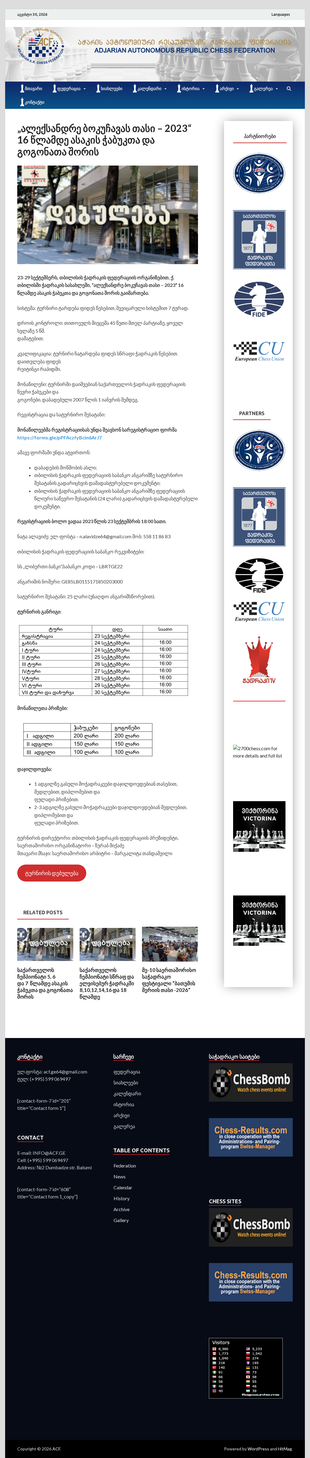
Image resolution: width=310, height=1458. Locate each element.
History (122, 1198)
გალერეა (263, 88)
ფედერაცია (69, 88)
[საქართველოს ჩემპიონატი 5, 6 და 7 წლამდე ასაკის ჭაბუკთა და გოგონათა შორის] (45, 963)
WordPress (258, 1448)
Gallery (121, 1220)
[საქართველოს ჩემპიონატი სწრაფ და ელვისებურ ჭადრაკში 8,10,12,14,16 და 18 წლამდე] (108, 963)
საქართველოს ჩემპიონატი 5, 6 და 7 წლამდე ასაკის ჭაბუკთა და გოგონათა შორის (45, 983)
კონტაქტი (34, 102)
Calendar (123, 1187)
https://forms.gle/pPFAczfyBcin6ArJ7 (59, 437)
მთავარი (33, 88)
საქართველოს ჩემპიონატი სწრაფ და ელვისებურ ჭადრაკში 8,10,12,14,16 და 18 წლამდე (107, 983)
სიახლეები (111, 88)
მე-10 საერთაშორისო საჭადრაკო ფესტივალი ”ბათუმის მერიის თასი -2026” (169, 980)
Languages (281, 14)
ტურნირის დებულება (51, 873)
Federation (125, 1165)
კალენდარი (149, 88)
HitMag (285, 1448)
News (120, 1176)
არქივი (227, 88)
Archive (122, 1209)
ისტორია (191, 88)
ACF (56, 1448)
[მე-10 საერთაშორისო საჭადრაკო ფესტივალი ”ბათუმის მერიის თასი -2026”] (170, 963)
